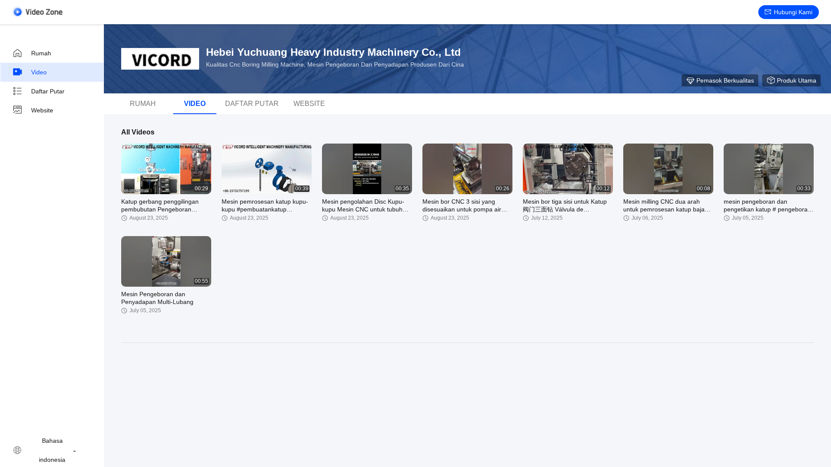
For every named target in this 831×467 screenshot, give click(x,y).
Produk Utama (796, 80)
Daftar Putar (47, 91)
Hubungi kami (793, 12)
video (39, 72)
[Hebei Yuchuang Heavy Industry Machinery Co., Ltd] (160, 59)
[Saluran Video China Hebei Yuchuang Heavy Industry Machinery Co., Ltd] (37, 11)
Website (42, 110)
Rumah (41, 53)
